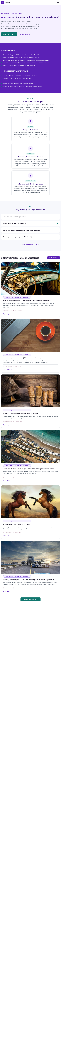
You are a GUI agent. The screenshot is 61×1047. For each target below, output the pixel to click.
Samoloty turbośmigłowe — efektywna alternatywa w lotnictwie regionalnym (28, 579)
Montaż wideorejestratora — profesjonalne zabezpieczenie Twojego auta (27, 300)
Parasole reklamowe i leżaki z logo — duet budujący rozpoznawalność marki (28, 469)
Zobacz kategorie (25, 34)
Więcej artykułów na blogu (29, 244)
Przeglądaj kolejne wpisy (29, 599)
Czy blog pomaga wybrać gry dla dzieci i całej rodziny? (20, 237)
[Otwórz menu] (58, 2)
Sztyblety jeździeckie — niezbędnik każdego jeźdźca (20, 413)
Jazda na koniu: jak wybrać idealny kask (16, 524)
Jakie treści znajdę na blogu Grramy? (14, 217)
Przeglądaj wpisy (8, 34)
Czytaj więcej (6, 314)
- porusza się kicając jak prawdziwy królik (17, 297)
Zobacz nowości (52, 257)
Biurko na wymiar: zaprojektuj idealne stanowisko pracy (22, 358)
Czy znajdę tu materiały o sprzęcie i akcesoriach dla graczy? (22, 230)
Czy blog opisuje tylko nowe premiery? (15, 223)
